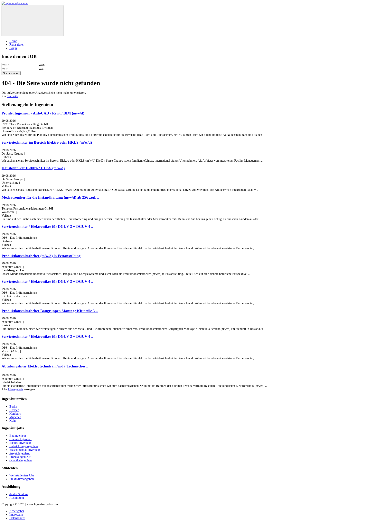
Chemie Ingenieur (20, 439)
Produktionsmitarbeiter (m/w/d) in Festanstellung (41, 256)
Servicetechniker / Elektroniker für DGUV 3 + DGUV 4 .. (47, 226)
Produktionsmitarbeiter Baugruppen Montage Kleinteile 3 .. (50, 311)
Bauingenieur (17, 435)
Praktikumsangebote (21, 479)
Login (13, 48)
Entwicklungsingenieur (23, 446)
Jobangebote (15, 389)
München (15, 417)
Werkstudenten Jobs (21, 475)
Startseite (12, 96)
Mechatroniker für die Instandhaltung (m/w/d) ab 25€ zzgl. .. (50, 197)
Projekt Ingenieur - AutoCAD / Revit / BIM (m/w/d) (43, 113)
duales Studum (18, 494)
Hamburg (15, 413)
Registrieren (16, 44)
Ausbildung (16, 497)
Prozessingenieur (19, 456)
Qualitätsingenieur (20, 460)
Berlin (13, 406)
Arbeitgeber (16, 511)
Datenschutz (17, 518)
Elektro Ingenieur (20, 442)
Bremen (14, 410)
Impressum (16, 514)
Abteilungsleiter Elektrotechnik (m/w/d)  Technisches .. (45, 366)
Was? (42, 65)
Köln (12, 420)
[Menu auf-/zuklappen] (32, 20)
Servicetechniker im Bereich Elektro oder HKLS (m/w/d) (47, 142)
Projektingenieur (19, 453)
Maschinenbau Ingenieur (24, 449)
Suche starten (11, 73)
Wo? (41, 69)
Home (13, 41)
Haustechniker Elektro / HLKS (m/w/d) (33, 168)
